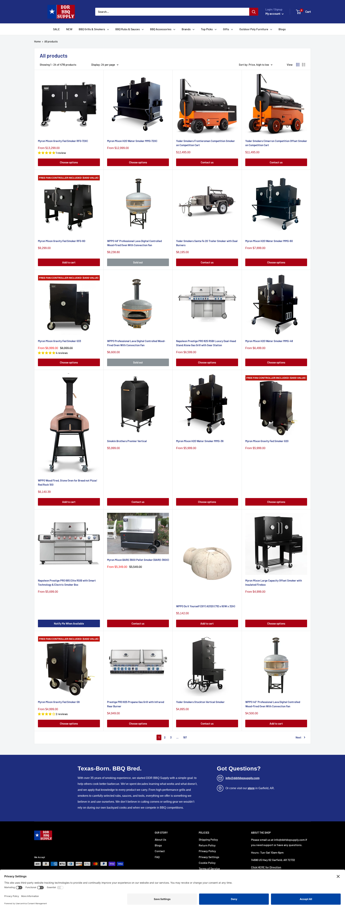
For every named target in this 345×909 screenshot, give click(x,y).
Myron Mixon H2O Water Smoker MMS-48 (269, 341)
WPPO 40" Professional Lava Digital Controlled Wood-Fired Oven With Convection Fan (272, 704)
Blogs (282, 29)
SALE (56, 29)
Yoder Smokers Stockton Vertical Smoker (200, 702)
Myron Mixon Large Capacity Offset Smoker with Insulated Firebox (273, 582)
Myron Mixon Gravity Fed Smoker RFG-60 (61, 241)
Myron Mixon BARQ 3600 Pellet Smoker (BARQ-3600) (138, 559)
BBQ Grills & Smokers (92, 29)
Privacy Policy (207, 851)
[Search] (253, 12)
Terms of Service (209, 868)
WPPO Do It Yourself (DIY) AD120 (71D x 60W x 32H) (205, 606)
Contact (160, 851)
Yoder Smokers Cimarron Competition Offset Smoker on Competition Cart (276, 143)
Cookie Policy (207, 862)
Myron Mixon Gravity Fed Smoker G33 (59, 341)
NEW (69, 29)
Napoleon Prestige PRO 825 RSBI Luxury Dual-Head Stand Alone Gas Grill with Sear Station (206, 343)
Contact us (207, 162)
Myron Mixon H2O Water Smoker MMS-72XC (132, 141)
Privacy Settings (209, 857)
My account (273, 13)
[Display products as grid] (297, 64)
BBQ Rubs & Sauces (127, 29)
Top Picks (207, 29)
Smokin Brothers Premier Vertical (127, 441)
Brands (186, 29)
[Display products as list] (303, 64)
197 (185, 737)
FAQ (157, 857)
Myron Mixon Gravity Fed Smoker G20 (267, 441)
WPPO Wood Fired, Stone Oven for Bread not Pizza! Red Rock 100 (67, 482)
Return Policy (207, 845)
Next (298, 737)
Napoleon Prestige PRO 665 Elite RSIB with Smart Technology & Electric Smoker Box (67, 582)
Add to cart (68, 262)
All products (51, 41)
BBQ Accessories (160, 29)
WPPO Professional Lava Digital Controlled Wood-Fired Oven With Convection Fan (136, 343)
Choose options (69, 162)
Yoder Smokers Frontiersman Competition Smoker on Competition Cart (205, 143)
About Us (160, 839)
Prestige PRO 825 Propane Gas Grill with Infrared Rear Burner (135, 704)
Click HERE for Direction (266, 867)
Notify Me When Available (69, 623)
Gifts (226, 29)
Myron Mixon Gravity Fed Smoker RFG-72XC (63, 141)
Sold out (138, 262)
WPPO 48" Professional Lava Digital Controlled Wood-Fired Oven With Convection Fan (134, 243)
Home (37, 41)
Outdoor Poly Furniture (253, 29)
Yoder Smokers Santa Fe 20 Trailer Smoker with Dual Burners (207, 243)
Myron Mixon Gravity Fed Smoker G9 (59, 702)
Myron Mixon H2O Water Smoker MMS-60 (269, 241)
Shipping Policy (208, 839)
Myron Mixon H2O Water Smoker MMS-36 (200, 441)
